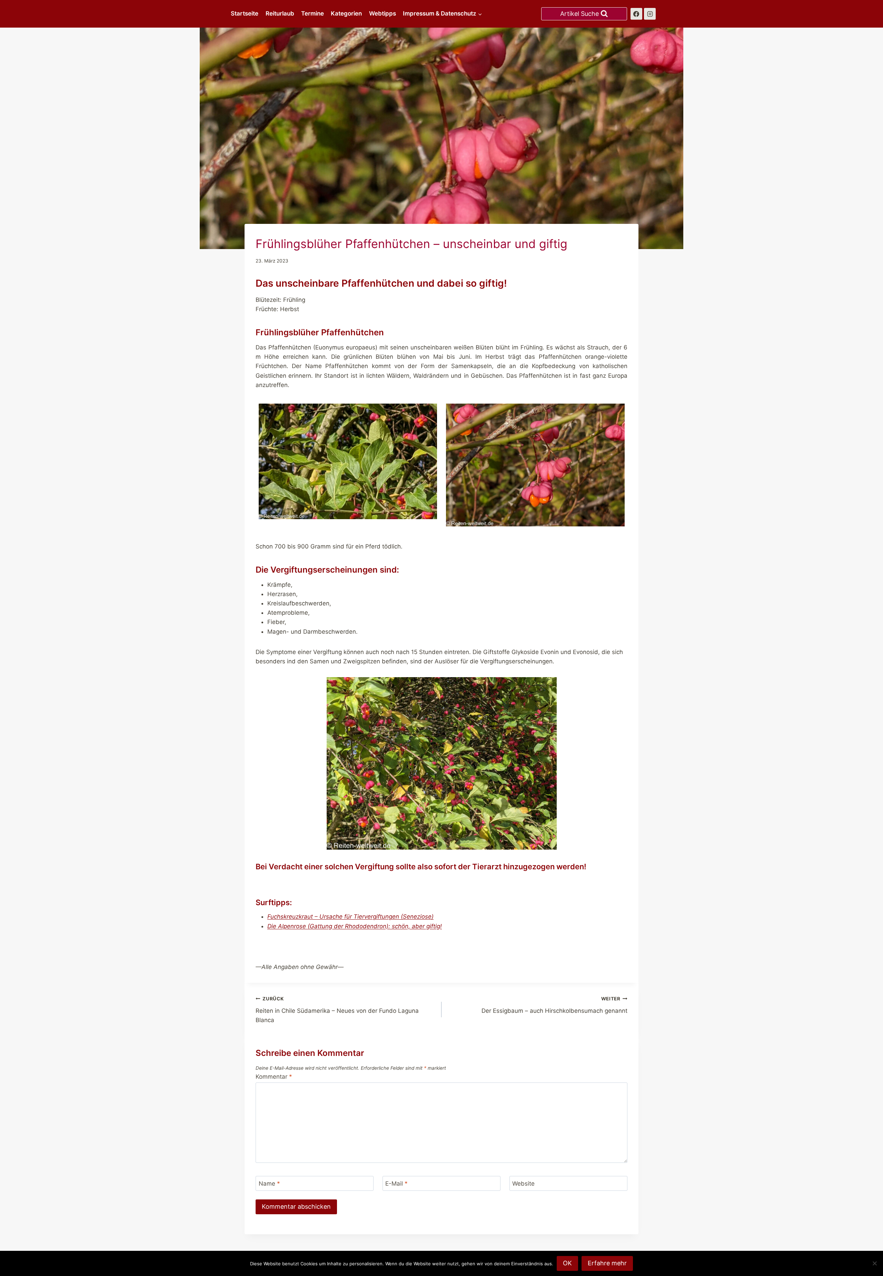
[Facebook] (636, 14)
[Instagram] (650, 14)
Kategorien (346, 13)
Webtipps (382, 13)
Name (269, 1183)
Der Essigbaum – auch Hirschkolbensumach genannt (554, 1005)
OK (567, 1263)
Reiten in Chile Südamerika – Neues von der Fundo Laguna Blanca (337, 1009)
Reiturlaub (280, 13)
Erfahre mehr (607, 1263)
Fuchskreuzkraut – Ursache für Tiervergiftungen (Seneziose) (350, 916)
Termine (312, 13)
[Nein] (874, 1263)
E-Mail (396, 1183)
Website (523, 1183)
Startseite (244, 13)
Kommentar (274, 1076)
